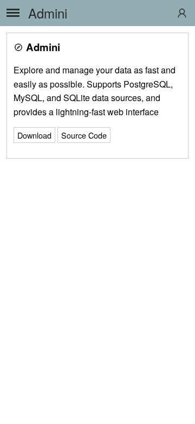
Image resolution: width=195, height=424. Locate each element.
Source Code (84, 135)
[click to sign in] (182, 13)
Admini (47, 12)
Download (34, 135)
